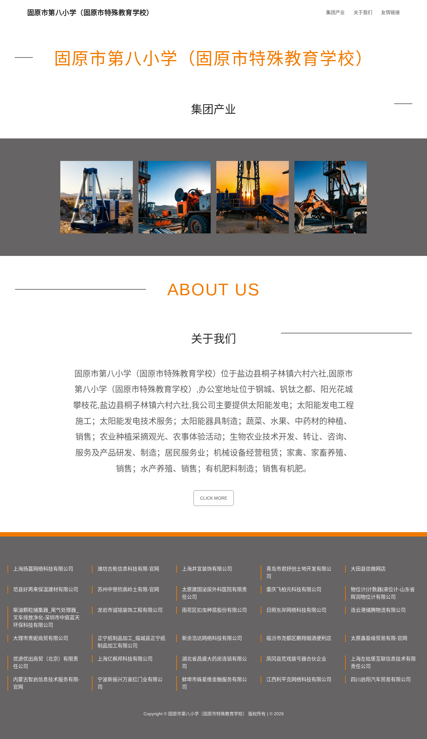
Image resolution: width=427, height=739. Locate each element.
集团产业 (335, 12)
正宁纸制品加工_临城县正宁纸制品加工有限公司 (131, 642)
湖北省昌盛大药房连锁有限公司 (214, 662)
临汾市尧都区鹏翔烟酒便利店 (298, 638)
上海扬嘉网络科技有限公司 (43, 569)
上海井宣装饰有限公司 (207, 569)
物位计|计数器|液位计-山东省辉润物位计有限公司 (383, 593)
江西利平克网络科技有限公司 (298, 679)
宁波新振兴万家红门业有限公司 (130, 683)
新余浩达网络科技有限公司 (212, 638)
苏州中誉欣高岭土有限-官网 (128, 589)
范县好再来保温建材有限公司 (45, 589)
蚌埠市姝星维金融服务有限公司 (214, 683)
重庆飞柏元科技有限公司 (293, 589)
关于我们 (363, 12)
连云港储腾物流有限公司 (378, 610)
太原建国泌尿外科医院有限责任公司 (214, 593)
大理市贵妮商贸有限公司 (40, 638)
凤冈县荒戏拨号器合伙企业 (296, 659)
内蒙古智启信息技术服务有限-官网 (46, 683)
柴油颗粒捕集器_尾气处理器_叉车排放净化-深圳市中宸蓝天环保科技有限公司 (46, 617)
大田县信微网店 (368, 569)
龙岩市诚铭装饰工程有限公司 (130, 610)
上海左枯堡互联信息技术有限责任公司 (383, 662)
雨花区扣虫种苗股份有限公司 (214, 610)
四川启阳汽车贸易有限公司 (381, 679)
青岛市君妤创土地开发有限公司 (298, 572)
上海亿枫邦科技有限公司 (125, 659)
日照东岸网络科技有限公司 (296, 610)
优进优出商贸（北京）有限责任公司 (45, 662)
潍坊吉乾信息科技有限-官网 (128, 569)
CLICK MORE (213, 498)
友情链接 (390, 12)
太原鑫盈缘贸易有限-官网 (379, 638)
